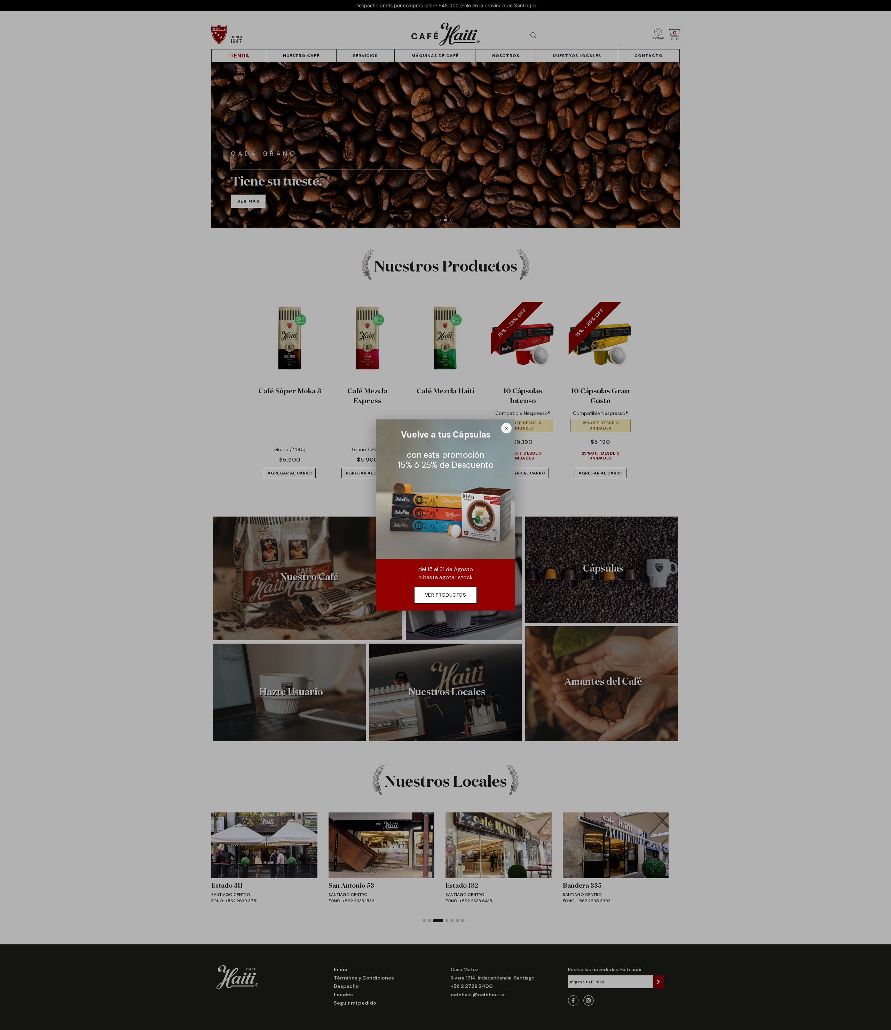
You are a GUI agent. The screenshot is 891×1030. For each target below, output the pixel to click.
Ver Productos (445, 595)
